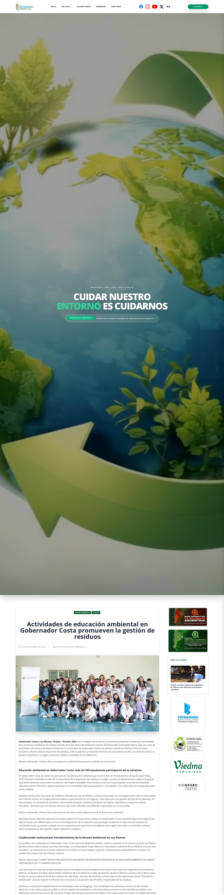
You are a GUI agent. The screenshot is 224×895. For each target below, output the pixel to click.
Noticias (66, 7)
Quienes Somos (84, 7)
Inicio (54, 7)
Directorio (116, 7)
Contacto (198, 7)
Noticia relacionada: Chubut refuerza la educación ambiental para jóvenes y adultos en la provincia (67, 761)
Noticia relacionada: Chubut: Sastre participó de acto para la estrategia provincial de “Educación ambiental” (71, 812)
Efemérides (101, 7)
